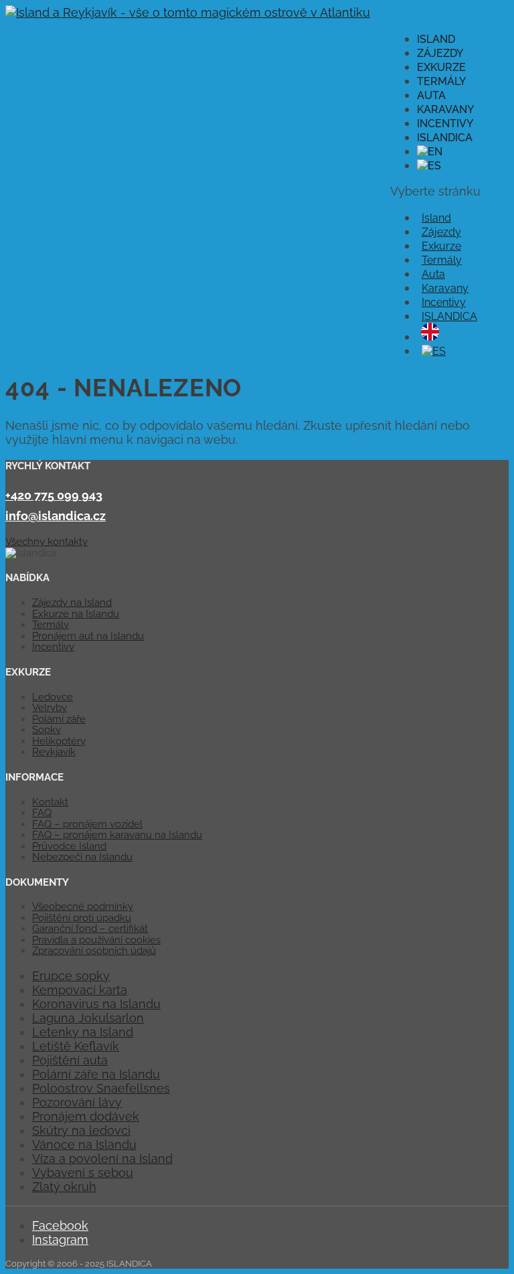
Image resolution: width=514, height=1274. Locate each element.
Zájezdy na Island (72, 602)
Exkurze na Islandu (75, 614)
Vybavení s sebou (82, 1173)
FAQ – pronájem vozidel (87, 824)
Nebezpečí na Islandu (82, 857)
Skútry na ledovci (81, 1130)
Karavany (445, 109)
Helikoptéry (59, 741)
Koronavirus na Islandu (96, 1004)
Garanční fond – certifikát (90, 929)
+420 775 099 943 (53, 495)
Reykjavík (54, 752)
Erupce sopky (71, 976)
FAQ (42, 813)
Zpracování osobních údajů (94, 951)
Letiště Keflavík (75, 1046)
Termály (441, 81)
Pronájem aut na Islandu (88, 636)
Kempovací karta (79, 990)
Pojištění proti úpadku (81, 918)
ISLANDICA (445, 137)
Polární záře (59, 719)
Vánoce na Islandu (84, 1144)
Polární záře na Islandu (96, 1074)
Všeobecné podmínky (82, 906)
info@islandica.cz (55, 516)
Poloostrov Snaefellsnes (101, 1088)
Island (436, 39)
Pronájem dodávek (85, 1116)
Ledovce (52, 697)
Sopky (46, 730)
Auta (431, 95)
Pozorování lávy (77, 1102)
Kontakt (50, 802)
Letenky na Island (82, 1032)
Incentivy (445, 123)
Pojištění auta (70, 1060)
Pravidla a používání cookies (96, 940)
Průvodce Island (69, 846)
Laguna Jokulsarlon (88, 1018)
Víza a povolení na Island (102, 1158)
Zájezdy (440, 53)
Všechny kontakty (46, 542)
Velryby (49, 708)
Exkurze (441, 67)
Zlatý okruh (64, 1187)
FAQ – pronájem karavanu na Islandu (117, 835)
